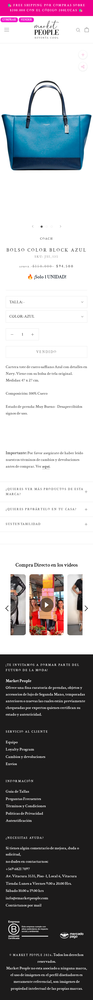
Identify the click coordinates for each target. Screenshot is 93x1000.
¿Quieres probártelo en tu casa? (41, 509)
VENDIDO (46, 352)
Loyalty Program (20, 749)
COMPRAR (9, 20)
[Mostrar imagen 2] (47, 227)
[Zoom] (83, 54)
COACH (46, 239)
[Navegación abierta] (6, 30)
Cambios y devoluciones (25, 756)
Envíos (11, 764)
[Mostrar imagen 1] (42, 227)
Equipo (12, 742)
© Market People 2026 (31, 955)
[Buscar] (78, 30)
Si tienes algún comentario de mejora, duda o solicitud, (42, 851)
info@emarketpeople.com (27, 898)
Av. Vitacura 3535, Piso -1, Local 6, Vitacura (41, 876)
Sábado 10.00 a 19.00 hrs (25, 890)
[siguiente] (60, 226)
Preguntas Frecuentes (23, 798)
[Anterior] (32, 226)
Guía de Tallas (17, 791)
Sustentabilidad (23, 524)
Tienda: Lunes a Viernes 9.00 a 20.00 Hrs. (39, 883)
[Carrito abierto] (87, 29)
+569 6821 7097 (18, 869)
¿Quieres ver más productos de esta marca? (44, 491)
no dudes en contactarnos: (27, 861)
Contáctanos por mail (23, 905)
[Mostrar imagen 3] (52, 227)
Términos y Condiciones (26, 806)
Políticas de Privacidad (24, 813)
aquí (46, 466)
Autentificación (19, 820)
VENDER (26, 20)
